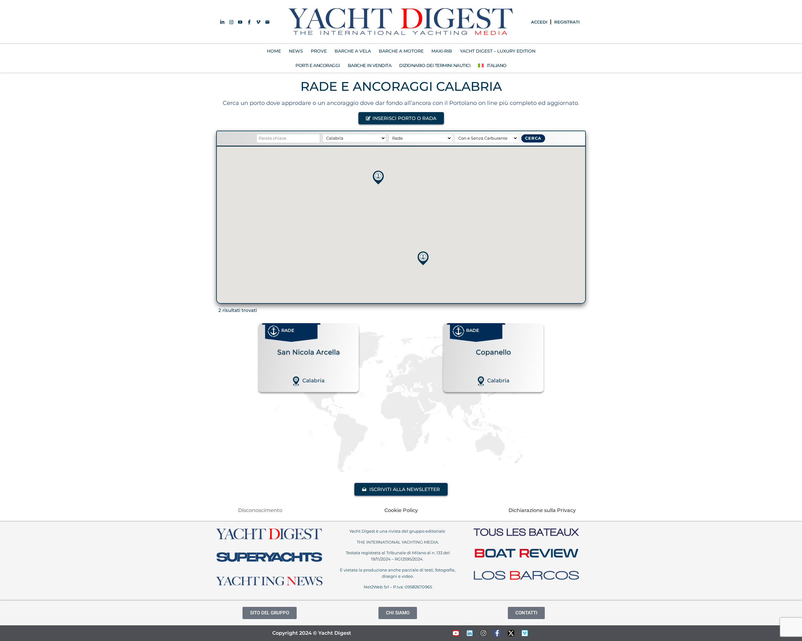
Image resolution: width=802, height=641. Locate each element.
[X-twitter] (511, 633)
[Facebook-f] (497, 633)
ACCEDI (539, 21)
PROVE (319, 51)
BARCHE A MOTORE (401, 51)
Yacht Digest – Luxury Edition (497, 51)
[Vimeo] (525, 633)
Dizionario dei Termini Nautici (434, 65)
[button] (401, 118)
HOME (274, 51)
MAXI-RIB (441, 51)
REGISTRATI (567, 21)
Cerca (533, 138)
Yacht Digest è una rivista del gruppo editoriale (397, 531)
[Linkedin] (469, 633)
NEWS (296, 51)
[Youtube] (456, 633)
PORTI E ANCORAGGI (317, 65)
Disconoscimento (260, 510)
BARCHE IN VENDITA (370, 65)
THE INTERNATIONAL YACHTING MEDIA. (398, 542)
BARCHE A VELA (353, 51)
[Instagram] (483, 633)
